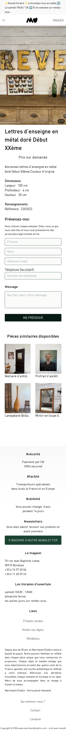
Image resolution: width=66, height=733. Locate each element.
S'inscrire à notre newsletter (33, 540)
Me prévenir (33, 318)
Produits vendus (33, 621)
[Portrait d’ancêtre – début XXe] (48, 361)
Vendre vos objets (33, 630)
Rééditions (33, 638)
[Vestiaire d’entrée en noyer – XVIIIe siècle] (18, 361)
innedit (62, 728)
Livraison (35, 719)
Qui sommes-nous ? (33, 701)
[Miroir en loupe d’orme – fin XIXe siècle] (48, 400)
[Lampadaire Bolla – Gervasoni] (18, 400)
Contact (35, 710)
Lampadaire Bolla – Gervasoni (25, 415)
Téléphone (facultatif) (19, 270)
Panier (58, 20)
